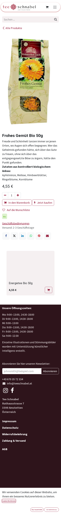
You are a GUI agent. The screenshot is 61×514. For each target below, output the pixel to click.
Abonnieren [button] (50, 371)
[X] (14, 235)
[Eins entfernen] (5, 195)
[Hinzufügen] (18, 195)
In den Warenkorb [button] (19, 202)
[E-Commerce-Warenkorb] (47, 7)
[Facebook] (6, 235)
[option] (30, 273)
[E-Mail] (47, 235)
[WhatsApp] (30, 235)
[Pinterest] (39, 235)
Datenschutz (10, 427)
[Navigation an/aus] (55, 7)
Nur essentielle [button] (37, 510)
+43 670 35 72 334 (12, 379)
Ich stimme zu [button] (51, 510)
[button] (48, 290)
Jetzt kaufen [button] (44, 202)
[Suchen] (55, 19)
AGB (4, 449)
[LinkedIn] (22, 235)
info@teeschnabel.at (19, 383)
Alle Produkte (14, 28)
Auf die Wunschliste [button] (18, 210)
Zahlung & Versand (14, 440)
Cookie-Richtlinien (8, 501)
